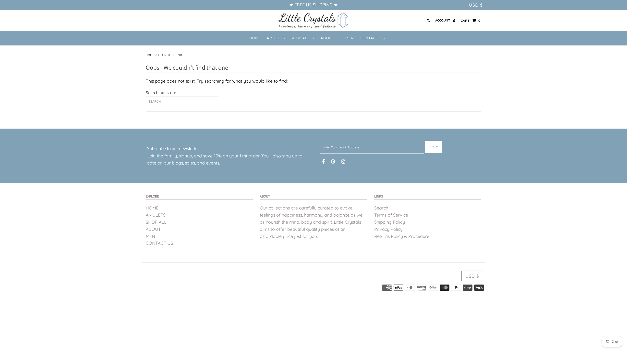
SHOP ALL (300, 38)
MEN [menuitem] (349, 38)
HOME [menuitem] (255, 38)
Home (150, 55)
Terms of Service (391, 215)
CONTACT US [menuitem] (372, 38)
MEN (150, 236)
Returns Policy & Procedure (401, 236)
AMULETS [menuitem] (276, 38)
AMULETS (156, 215)
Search (381, 208)
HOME (152, 208)
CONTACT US (159, 243)
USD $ (476, 5)
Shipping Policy (389, 222)
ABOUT (327, 38)
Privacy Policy (388, 229)
